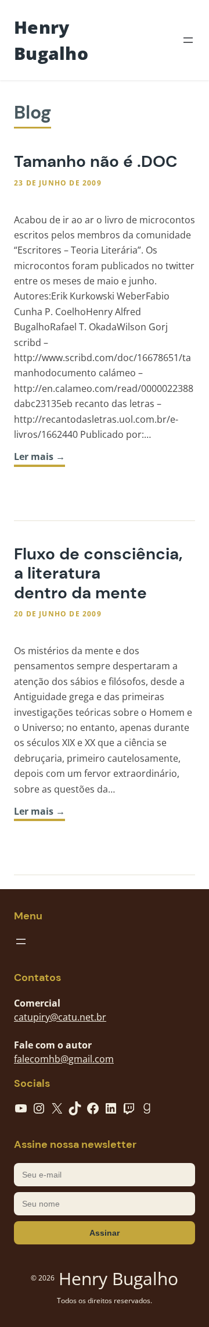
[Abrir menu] (188, 40)
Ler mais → (39, 456)
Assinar (104, 1232)
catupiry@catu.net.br (60, 1017)
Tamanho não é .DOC (96, 162)
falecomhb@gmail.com (64, 1059)
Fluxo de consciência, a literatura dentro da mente (98, 573)
